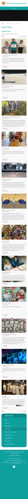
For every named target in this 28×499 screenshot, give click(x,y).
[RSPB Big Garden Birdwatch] (14, 325)
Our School (9, 23)
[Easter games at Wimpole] (14, 201)
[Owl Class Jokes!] (14, 294)
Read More (5, 66)
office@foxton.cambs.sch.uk (15, 455)
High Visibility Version (6, 462)
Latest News (17, 23)
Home (2, 23)
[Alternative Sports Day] (14, 77)
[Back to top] (14, 467)
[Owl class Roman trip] (14, 170)
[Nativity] (14, 387)
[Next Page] (21, 37)
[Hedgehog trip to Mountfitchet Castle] (14, 108)
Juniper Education (19, 460)
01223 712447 (15, 453)
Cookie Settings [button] (17, 463)
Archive (24, 36)
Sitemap (24, 462)
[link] (19, 37)
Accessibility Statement (16, 462)
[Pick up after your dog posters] (14, 46)
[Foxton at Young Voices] (14, 356)
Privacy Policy (11, 463)
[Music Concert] (14, 139)
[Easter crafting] (14, 232)
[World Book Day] (14, 263)
